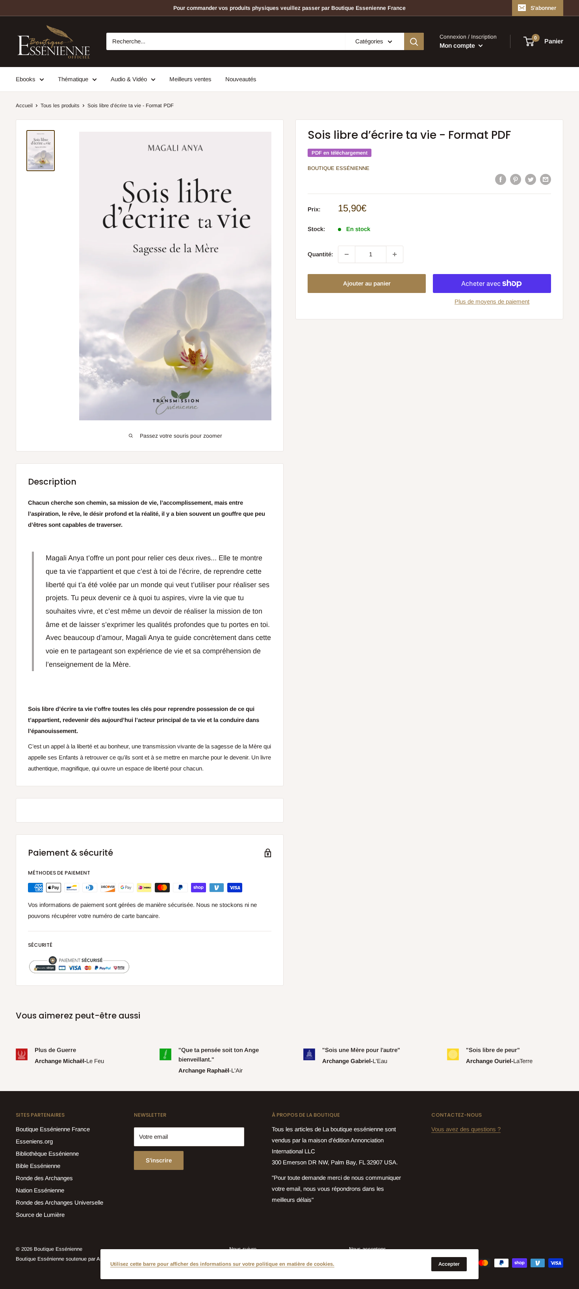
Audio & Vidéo (129, 79)
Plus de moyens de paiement (492, 301)
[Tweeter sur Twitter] (530, 179)
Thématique (73, 79)
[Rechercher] (414, 41)
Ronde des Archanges (44, 1178)
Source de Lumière (40, 1214)
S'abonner (543, 8)
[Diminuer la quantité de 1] (346, 254)
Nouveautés (240, 79)
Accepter (449, 1264)
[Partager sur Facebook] (500, 179)
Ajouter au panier (367, 283)
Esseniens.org (34, 1141)
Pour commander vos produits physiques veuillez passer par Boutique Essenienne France (289, 8)
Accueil (24, 105)
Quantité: (320, 254)
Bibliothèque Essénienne (47, 1153)
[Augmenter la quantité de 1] (394, 254)
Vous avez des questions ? (466, 1129)
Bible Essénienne (38, 1165)
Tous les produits (60, 105)
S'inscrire (159, 1160)
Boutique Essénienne (338, 168)
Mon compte (458, 45)
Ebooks (25, 79)
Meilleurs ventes (190, 79)
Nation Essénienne (40, 1190)
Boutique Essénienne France (53, 1129)
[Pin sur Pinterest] (515, 179)
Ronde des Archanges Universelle (59, 1202)
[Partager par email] (545, 179)
